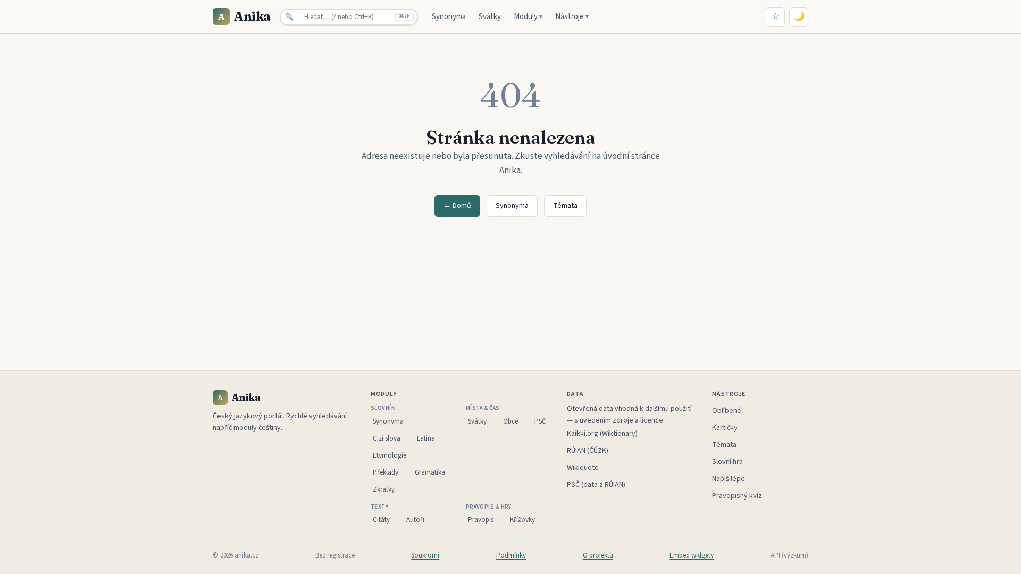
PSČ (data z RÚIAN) (596, 484)
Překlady (385, 472)
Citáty (381, 520)
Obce (510, 421)
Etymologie (389, 455)
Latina (426, 438)
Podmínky (511, 555)
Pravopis (480, 520)
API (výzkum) (789, 555)
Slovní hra (727, 462)
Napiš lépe (728, 479)
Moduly (528, 16)
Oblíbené (726, 411)
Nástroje (572, 16)
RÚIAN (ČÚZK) (587, 450)
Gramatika (430, 472)
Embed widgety (691, 555)
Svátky (490, 16)
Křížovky (522, 520)
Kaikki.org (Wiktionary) (602, 433)
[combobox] (349, 17)
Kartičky (725, 428)
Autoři (415, 520)
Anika (244, 16)
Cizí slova (386, 438)
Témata (565, 205)
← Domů (457, 205)
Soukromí (425, 555)
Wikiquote (583, 467)
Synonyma (449, 16)
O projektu (598, 555)
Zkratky (384, 489)
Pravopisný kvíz (737, 496)
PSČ (540, 421)
